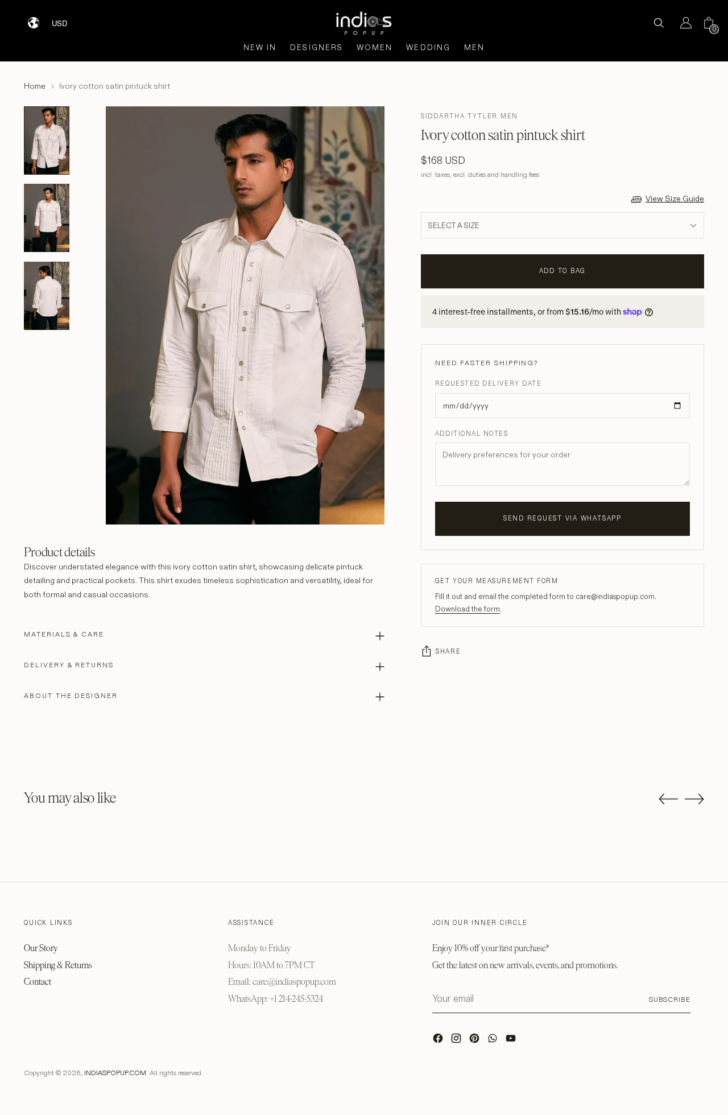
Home (35, 86)
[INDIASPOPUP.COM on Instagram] (457, 1041)
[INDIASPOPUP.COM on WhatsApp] (493, 1041)
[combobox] (66, 19)
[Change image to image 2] (46, 218)
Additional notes (471, 433)
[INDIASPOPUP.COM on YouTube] (512, 1041)
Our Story (41, 948)
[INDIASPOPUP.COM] (364, 23)
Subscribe (669, 999)
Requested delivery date (488, 383)
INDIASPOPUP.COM (115, 1072)
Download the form (467, 608)
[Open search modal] (658, 22)
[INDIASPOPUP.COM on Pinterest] (475, 1041)
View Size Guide (675, 198)
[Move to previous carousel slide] (668, 799)
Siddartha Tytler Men (469, 116)
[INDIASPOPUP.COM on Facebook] (439, 1041)
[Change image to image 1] (46, 140)
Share (448, 651)
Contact (37, 981)
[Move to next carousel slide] (694, 798)
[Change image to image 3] (46, 296)
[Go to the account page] (681, 22)
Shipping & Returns (58, 965)
